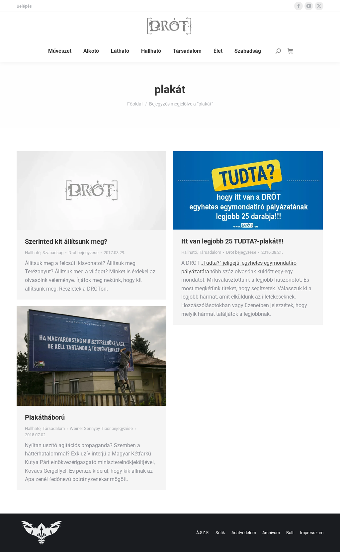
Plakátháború (45, 417)
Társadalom (210, 252)
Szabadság (52, 252)
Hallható (33, 252)
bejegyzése (83, 252)
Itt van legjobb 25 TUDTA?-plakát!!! (232, 241)
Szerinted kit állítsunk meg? (66, 241)
